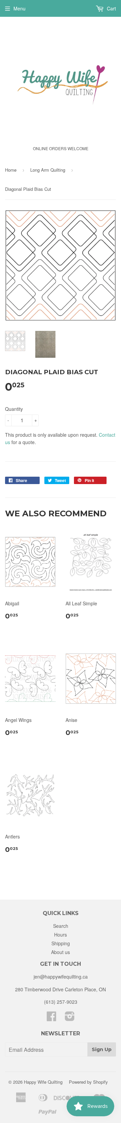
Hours (60, 934)
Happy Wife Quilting (43, 1082)
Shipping (60, 943)
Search (60, 925)
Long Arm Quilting (47, 170)
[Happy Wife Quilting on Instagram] (70, 1018)
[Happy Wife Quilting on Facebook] (51, 1018)
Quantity (14, 408)
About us (60, 952)
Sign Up (102, 1049)
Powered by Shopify (88, 1082)
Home (10, 170)
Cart (111, 8)
